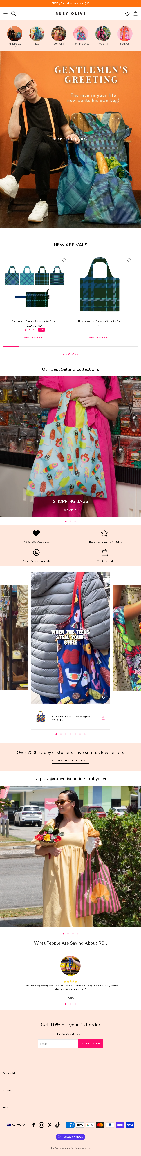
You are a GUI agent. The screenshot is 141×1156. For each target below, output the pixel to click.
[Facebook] (33, 1125)
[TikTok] (57, 1125)
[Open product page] (34, 285)
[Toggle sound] (103, 697)
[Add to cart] (103, 718)
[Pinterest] (49, 1125)
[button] (5, 14)
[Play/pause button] (37, 578)
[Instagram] (41, 1125)
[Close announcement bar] (137, 3)
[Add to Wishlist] (64, 260)
